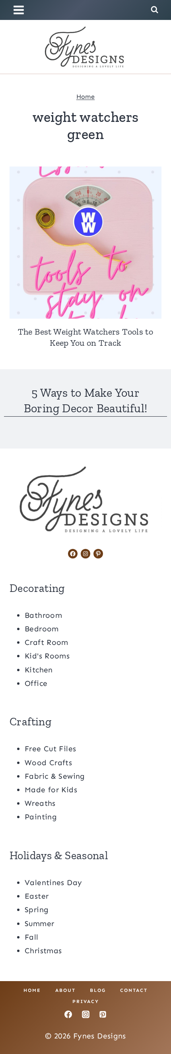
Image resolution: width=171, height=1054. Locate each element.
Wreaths (40, 803)
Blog (98, 990)
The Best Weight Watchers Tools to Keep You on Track (86, 337)
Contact (134, 990)
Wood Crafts (48, 762)
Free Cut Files (50, 748)
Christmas (43, 950)
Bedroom (42, 628)
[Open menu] (20, 10)
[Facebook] (68, 1014)
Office (36, 683)
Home (85, 96)
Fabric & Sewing (55, 776)
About (65, 990)
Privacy (85, 1001)
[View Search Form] (154, 10)
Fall (32, 937)
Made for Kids (51, 789)
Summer (39, 923)
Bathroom (43, 615)
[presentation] (85, 243)
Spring (37, 909)
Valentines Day (53, 882)
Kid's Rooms (47, 655)
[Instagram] (85, 1014)
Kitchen (39, 669)
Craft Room (46, 642)
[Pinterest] (103, 1014)
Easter (37, 896)
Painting (41, 816)
